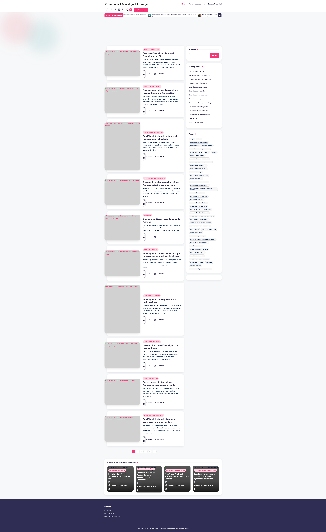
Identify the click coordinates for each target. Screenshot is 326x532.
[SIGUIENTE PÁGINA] (155, 451)
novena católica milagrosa (197, 155)
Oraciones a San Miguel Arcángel (200, 103)
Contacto (107, 510)
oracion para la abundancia (209, 229)
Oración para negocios (197, 99)
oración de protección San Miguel (199, 249)
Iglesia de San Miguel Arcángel (153, 415)
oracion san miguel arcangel (197, 236)
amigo (192, 139)
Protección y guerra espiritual (153, 132)
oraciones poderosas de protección (200, 226)
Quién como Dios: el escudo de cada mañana (188, 15)
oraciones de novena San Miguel (198, 196)
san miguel (209, 262)
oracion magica (194, 229)
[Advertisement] (163, 31)
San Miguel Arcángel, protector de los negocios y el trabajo (177, 476)
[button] (141, 10)
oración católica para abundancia (199, 242)
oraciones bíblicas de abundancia (199, 182)
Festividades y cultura (196, 71)
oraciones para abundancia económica (200, 222)
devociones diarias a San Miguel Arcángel (201, 145)
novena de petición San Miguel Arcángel (200, 162)
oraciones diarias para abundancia (199, 219)
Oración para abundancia (152, 341)
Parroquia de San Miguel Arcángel (154, 178)
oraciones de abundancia (197, 193)
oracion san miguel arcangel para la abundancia (202, 239)
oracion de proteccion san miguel (199, 175)
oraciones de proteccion (196, 199)
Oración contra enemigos (152, 295)
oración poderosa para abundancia (199, 259)
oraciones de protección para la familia (200, 209)
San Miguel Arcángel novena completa (200, 269)
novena (214, 152)
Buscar (192, 49)
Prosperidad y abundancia (152, 86)
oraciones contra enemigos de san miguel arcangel (201, 189)
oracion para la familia (196, 232)
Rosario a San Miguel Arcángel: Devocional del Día (119, 476)
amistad (199, 139)
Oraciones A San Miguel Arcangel (127, 4)
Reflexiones (147, 215)
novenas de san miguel (196, 172)
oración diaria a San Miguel (197, 252)
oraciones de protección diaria (198, 203)
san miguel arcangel (195, 265)
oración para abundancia (196, 255)
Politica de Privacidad (112, 516)
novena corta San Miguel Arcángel (199, 158)
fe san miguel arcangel (196, 152)
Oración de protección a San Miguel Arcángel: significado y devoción (145, 15)
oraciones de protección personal (199, 212)
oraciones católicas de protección (199, 185)
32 (150, 451)
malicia (207, 152)
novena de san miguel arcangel (198, 165)
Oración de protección (151, 378)
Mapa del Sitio (109, 513)
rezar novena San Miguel (196, 262)
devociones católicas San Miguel (199, 142)
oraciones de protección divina (198, 206)
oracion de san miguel (196, 178)
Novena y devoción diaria (151, 49)
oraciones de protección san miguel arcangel (202, 216)
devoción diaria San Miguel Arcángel (199, 148)
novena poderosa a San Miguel (198, 168)
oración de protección (196, 245)
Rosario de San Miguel (150, 249)
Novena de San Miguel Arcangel (200, 79)
